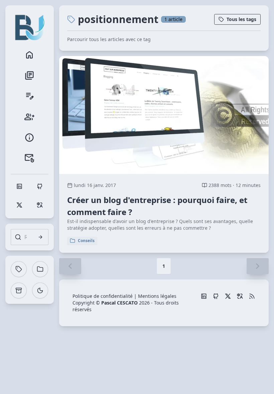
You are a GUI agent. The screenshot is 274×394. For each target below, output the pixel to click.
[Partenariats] (29, 117)
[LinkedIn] (203, 296)
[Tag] (19, 269)
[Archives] (19, 290)
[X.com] (228, 296)
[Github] (216, 296)
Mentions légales (157, 296)
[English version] (240, 296)
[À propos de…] (29, 137)
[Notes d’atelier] (29, 96)
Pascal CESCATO (119, 303)
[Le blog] (29, 75)
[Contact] (29, 158)
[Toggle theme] (40, 290)
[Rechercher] (40, 237)
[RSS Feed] (252, 296)
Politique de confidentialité (103, 296)
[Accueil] (29, 54)
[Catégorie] (40, 269)
